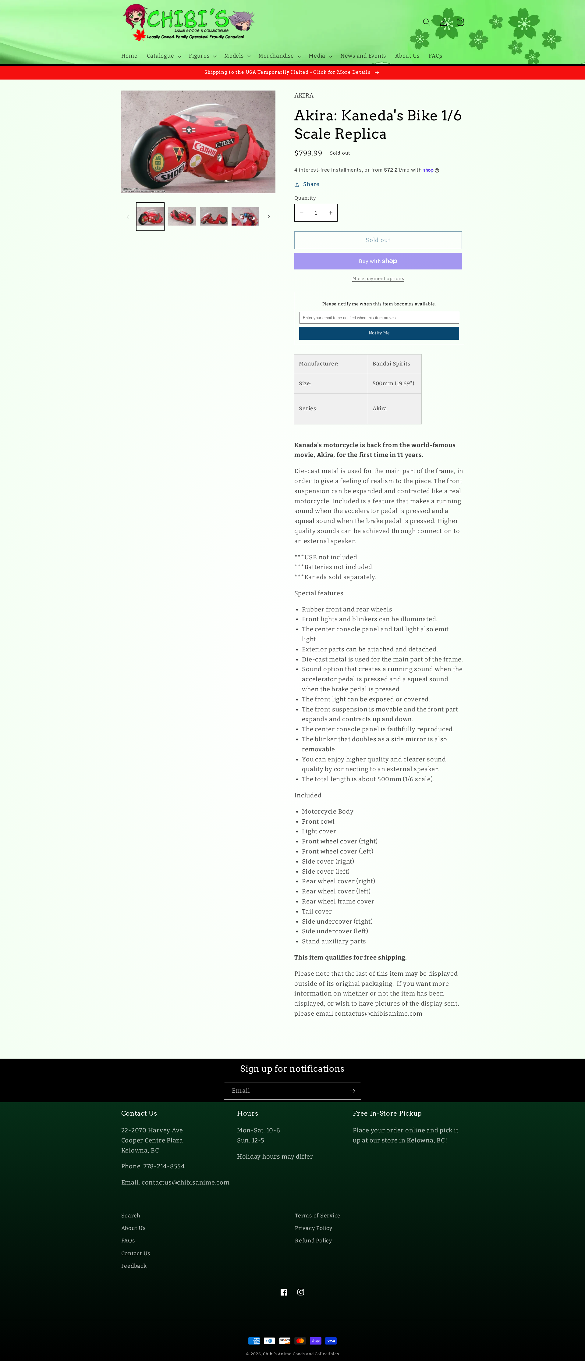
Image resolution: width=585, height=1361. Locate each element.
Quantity (305, 198)
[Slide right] (268, 216)
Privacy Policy (313, 1228)
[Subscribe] (352, 1091)
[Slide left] (128, 216)
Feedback (134, 1266)
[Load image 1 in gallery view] (150, 216)
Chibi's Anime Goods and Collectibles (301, 1354)
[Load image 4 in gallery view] (245, 216)
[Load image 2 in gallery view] (182, 216)
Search (131, 1216)
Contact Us (136, 1253)
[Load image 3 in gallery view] (214, 216)
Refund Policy (313, 1241)
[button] (163, 56)
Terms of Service (318, 1216)
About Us (133, 1228)
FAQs (128, 1241)
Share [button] (311, 184)
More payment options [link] (378, 278)
